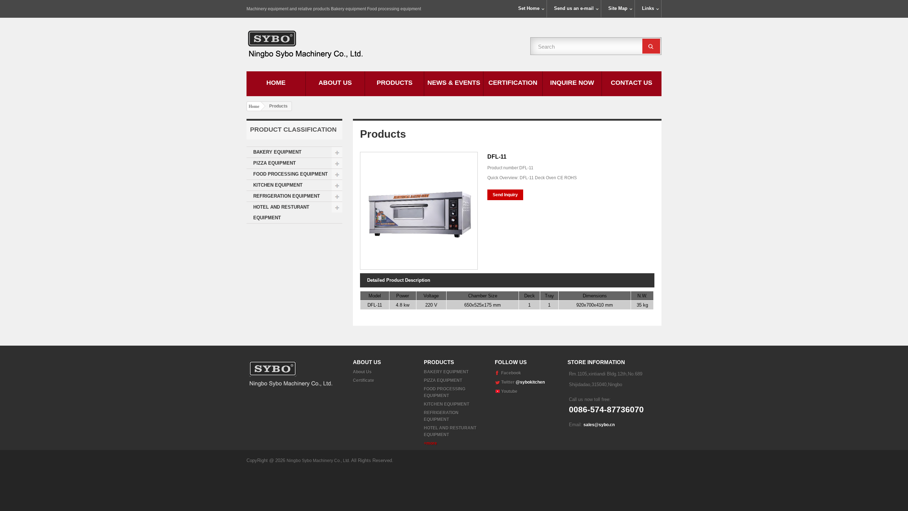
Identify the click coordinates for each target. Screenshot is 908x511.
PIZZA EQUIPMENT (274, 163)
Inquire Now (572, 82)
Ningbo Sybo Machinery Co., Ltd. (319, 460)
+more (430, 443)
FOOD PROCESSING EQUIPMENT (290, 174)
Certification (512, 82)
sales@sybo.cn (599, 424)
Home (276, 82)
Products (395, 82)
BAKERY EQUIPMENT (277, 152)
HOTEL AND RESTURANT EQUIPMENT (281, 212)
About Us (335, 82)
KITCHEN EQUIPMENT (278, 185)
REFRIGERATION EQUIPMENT (286, 196)
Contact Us (631, 82)
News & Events (453, 82)
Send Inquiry (505, 194)
